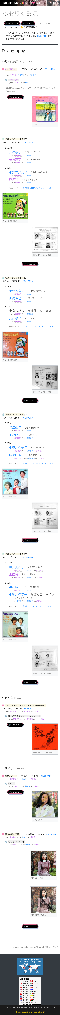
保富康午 (18, 155)
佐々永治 (37, 712)
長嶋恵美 (15, 159)
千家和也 (13, 779)
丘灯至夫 (21, 75)
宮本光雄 (27, 712)
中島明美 (15, 435)
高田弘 (33, 779)
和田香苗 (33, 75)
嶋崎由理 (15, 455)
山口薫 (13, 574)
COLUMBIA (49, 69)
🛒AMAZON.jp (12, 23)
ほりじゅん (19, 458)
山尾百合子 (16, 298)
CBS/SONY (42, 36)
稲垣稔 (13, 179)
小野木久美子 (18, 172)
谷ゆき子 (16, 83)
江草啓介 (39, 451)
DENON (27, 708)
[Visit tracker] (30, 966)
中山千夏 (18, 601)
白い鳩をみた (11, 69)
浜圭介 (24, 779)
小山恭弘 (41, 458)
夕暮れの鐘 (13, 80)
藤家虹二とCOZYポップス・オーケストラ (38, 188)
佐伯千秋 (13, 75)
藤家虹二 (28, 83)
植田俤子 (18, 431)
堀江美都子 (16, 567)
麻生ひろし (14, 712)
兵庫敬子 (15, 152)
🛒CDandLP (28, 23)
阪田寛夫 (18, 451)
